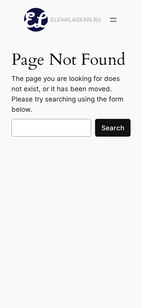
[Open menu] (113, 19)
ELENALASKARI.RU (75, 19)
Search (112, 128)
